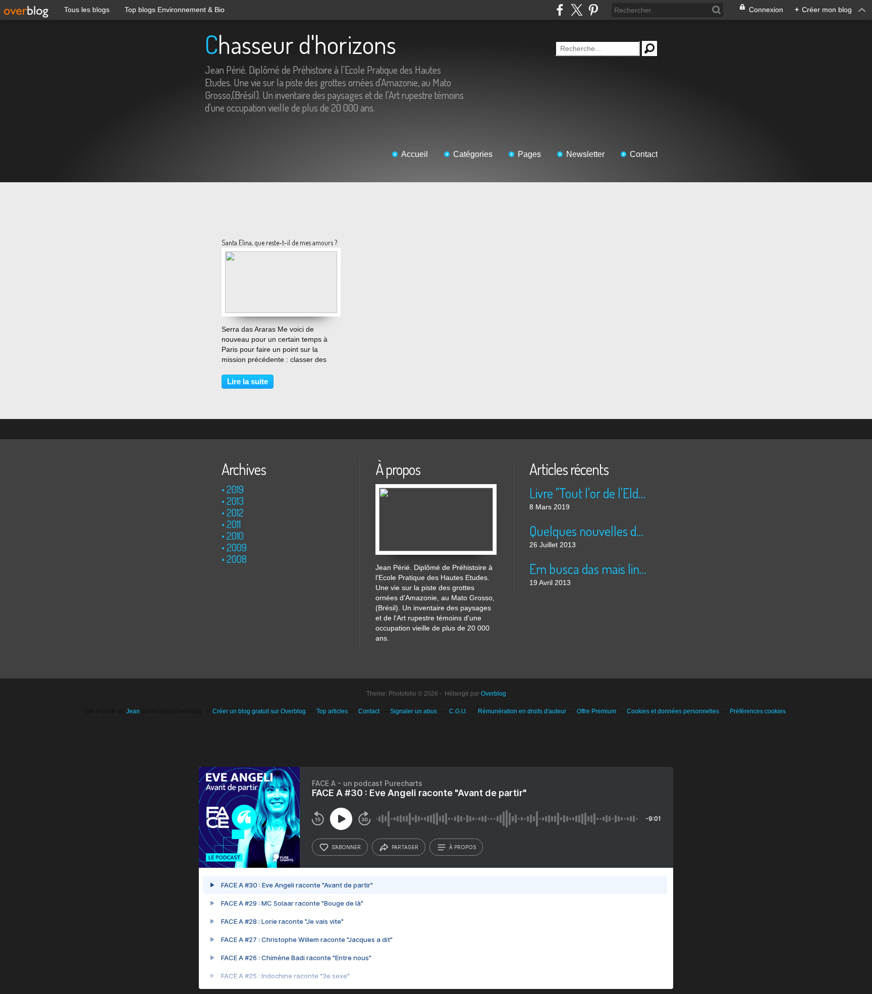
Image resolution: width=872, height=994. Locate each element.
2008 (237, 558)
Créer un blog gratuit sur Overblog (259, 711)
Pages (529, 154)
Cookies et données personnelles (673, 711)
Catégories (473, 154)
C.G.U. (458, 711)
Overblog (493, 693)
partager (405, 847)
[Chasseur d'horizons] (436, 489)
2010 (235, 535)
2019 (235, 489)
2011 (234, 524)
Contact (644, 154)
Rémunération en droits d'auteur (522, 711)
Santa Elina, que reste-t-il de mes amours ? (279, 242)
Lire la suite (247, 381)
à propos (462, 847)
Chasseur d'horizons (300, 44)
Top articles (332, 711)
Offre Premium (596, 711)
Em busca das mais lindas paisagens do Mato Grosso (589, 568)
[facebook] (560, 10)
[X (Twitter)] (576, 10)
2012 (235, 512)
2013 (235, 500)
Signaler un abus (414, 711)
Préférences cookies (758, 711)
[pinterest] (593, 10)
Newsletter (585, 154)
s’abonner (346, 847)
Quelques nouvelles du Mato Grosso (589, 530)
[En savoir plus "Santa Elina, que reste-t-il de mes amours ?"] (281, 256)
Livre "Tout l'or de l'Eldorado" (589, 493)
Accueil (414, 154)
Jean (133, 711)
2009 (237, 547)
